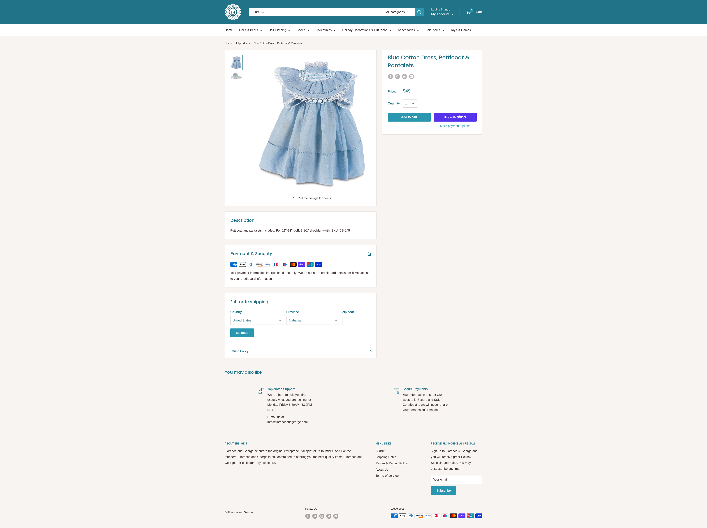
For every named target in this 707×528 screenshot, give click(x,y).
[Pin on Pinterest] (397, 76)
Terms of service (387, 475)
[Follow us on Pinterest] (328, 516)
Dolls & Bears (248, 30)
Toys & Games (461, 30)
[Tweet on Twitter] (404, 76)
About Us (382, 469)
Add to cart (409, 117)
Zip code (348, 312)
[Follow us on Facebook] (307, 516)
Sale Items (432, 30)
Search (380, 451)
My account (440, 14)
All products (243, 43)
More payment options (455, 126)
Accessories (406, 30)
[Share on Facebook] (390, 76)
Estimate (242, 333)
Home (229, 30)
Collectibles (324, 30)
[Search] (419, 12)
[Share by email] (411, 76)
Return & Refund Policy (392, 463)
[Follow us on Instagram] (321, 516)
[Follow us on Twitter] (314, 516)
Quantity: (394, 103)
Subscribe (443, 490)
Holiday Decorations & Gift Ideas (364, 30)
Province (292, 312)
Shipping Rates (386, 457)
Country (236, 312)
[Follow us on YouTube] (335, 516)
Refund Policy (239, 351)
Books (301, 30)
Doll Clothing (277, 30)
